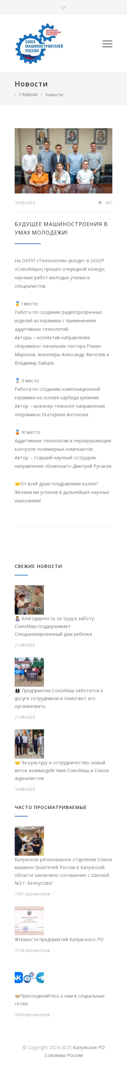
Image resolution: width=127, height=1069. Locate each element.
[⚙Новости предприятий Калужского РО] (29, 921)
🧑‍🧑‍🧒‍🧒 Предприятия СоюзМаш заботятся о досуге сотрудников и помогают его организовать (59, 698)
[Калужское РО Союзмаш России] (59, 43)
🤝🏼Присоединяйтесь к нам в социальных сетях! (60, 1000)
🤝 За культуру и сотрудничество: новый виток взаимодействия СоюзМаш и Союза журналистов (62, 770)
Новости (31, 83)
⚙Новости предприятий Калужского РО (59, 939)
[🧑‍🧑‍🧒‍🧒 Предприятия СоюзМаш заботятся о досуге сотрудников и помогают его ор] (29, 672)
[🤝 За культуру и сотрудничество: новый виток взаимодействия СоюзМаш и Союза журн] (29, 744)
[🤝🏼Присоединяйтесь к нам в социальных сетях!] (29, 977)
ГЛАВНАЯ (28, 95)
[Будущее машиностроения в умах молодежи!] (63, 160)
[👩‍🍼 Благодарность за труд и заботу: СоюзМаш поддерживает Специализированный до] (29, 600)
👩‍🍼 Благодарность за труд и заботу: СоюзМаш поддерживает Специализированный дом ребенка (55, 626)
